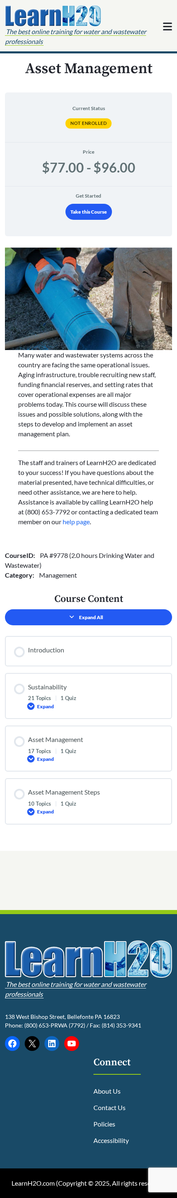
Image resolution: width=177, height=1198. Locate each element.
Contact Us (109, 1107)
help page (76, 521)
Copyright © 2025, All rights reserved (110, 1183)
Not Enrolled (88, 123)
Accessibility (111, 1140)
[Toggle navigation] (167, 26)
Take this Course (88, 212)
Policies (104, 1124)
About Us (107, 1091)
